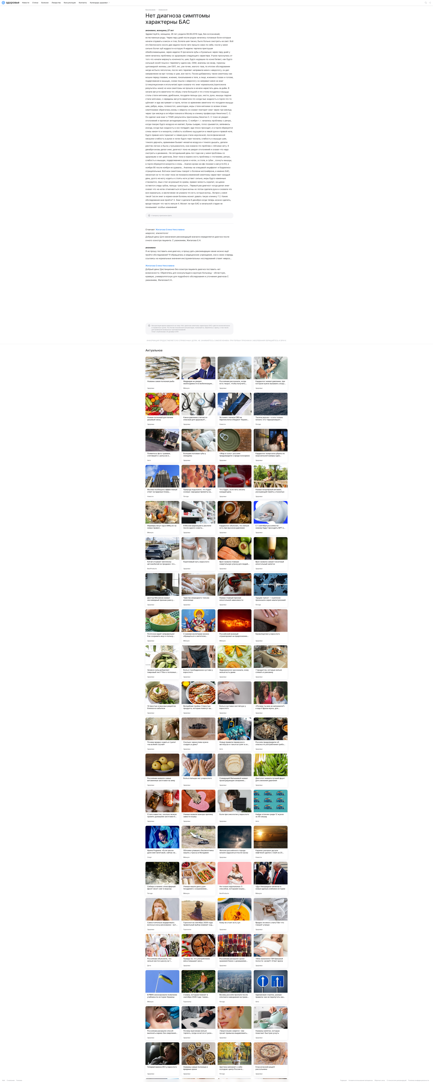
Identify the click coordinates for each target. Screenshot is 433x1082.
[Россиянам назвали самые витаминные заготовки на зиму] (162, 770)
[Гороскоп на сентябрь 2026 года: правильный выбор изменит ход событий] (198, 915)
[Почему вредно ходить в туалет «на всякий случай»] (162, 734)
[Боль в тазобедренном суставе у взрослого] (198, 662)
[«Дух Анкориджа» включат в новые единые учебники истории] (271, 879)
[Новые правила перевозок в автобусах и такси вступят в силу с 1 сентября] (234, 734)
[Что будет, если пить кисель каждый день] (234, 482)
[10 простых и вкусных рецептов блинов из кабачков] (162, 698)
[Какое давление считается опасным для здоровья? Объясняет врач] (198, 410)
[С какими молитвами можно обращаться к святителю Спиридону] (198, 626)
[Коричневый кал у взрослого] (198, 554)
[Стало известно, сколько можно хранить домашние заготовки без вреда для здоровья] (162, 807)
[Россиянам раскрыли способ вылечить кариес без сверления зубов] (162, 1023)
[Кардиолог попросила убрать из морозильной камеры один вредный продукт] (271, 446)
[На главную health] (12, 2)
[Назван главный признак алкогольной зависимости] (234, 590)
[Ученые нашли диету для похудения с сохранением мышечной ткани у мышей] (198, 879)
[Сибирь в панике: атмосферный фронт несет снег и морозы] (162, 879)
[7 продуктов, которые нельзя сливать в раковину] (271, 662)
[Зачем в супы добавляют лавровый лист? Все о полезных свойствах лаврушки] (162, 662)
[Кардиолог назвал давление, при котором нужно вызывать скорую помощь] (271, 374)
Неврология (163, 9)
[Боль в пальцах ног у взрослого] (198, 770)
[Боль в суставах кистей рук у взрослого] (234, 698)
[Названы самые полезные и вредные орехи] (198, 1059)
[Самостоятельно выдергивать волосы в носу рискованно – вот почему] (162, 915)
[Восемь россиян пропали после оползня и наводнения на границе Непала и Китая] (234, 987)
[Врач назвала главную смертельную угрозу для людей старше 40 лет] (234, 554)
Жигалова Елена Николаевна (170, 229)
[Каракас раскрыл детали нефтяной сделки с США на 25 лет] (271, 843)
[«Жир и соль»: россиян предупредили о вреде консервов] (234, 446)
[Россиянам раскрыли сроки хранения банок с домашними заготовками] (234, 951)
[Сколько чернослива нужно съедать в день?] (198, 734)
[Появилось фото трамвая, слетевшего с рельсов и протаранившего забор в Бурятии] (162, 446)
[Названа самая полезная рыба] (162, 374)
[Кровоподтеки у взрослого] (271, 626)
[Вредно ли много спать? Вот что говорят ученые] (271, 915)
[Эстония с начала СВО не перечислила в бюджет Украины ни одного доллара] (234, 410)
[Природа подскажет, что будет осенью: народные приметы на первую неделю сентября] (198, 482)
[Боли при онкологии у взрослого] (234, 807)
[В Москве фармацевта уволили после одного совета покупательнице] (198, 518)
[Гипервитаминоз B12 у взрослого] (162, 1059)
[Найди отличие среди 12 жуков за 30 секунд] (271, 807)
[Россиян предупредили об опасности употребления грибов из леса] (271, 734)
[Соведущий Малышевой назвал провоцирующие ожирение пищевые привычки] (234, 770)
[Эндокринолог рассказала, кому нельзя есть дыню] (234, 662)
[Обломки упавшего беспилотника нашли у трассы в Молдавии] (198, 843)
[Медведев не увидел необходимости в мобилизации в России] (198, 374)
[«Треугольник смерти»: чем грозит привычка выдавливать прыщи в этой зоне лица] (234, 1023)
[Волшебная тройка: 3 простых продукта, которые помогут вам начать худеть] (198, 698)
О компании (11, 1080)
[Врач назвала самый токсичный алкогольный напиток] (271, 554)
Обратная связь (379, 1080)
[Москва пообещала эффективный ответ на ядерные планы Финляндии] (162, 482)
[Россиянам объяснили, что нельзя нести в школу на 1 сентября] (162, 951)
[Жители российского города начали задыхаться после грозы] (234, 843)
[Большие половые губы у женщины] (198, 446)
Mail (3, 1080)
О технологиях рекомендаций (396, 1080)
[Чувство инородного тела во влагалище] (198, 590)
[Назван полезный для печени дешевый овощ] (162, 410)
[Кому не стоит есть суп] (234, 915)
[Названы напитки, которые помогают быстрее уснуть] (271, 1023)
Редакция (343, 1080)
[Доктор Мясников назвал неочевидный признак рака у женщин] (162, 590)
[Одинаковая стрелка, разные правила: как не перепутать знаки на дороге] (271, 987)
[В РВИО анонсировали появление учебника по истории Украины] (162, 987)
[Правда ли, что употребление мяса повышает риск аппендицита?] (198, 951)
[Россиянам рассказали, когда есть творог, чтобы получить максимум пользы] (234, 374)
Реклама (19, 1080)
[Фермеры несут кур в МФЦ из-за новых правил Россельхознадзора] (162, 518)
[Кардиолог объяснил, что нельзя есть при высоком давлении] (234, 518)
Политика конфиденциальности (418, 1080)
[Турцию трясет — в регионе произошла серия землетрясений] (271, 590)
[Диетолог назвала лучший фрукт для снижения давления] (271, 770)
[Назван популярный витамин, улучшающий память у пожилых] (271, 482)
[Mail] (3, 2)
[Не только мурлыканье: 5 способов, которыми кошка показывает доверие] (234, 879)
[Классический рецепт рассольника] (271, 1059)
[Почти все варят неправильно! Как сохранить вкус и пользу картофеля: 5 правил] (162, 626)
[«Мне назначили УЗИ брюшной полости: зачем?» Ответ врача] (271, 951)
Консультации (150, 9)
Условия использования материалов (361, 1080)
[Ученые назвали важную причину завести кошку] (198, 807)
